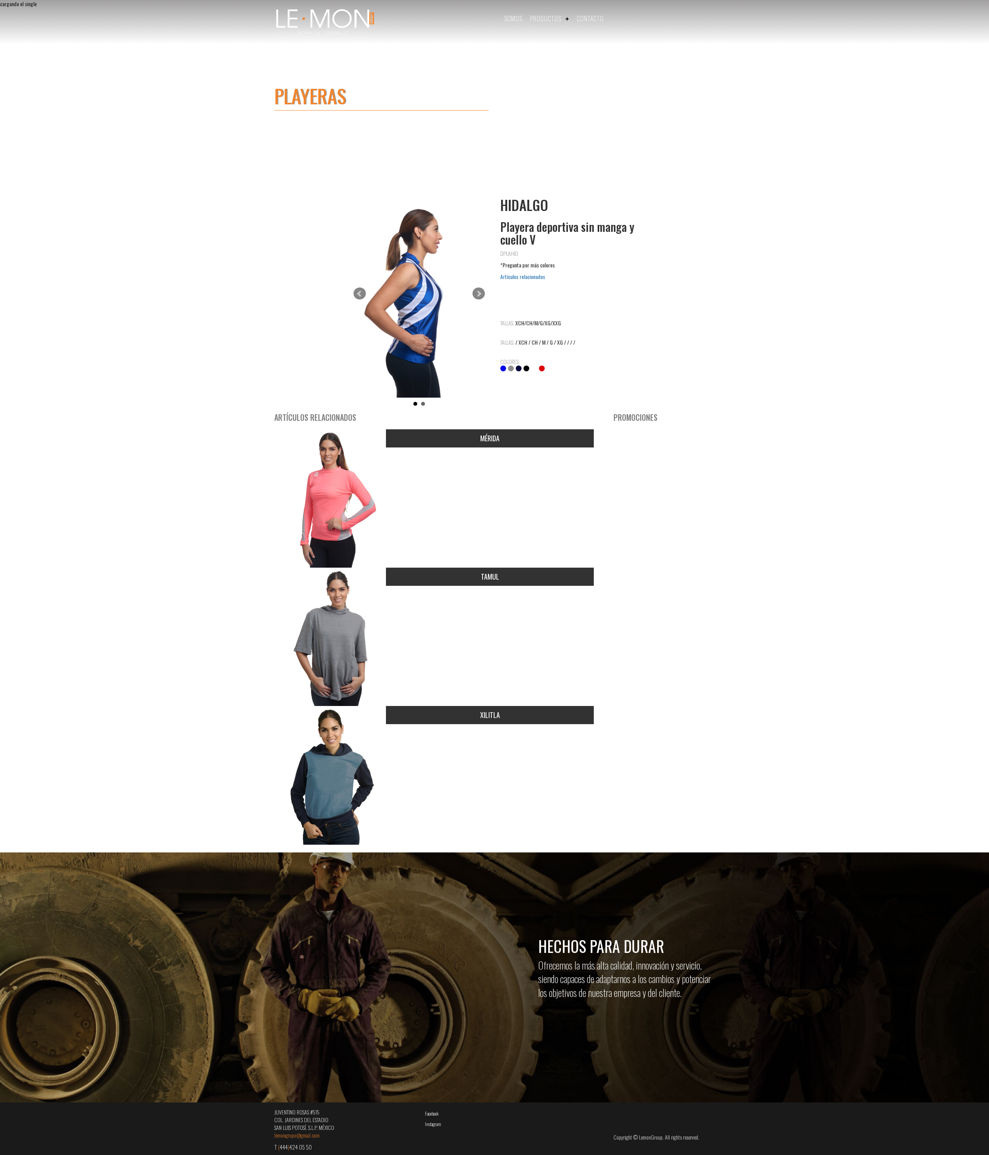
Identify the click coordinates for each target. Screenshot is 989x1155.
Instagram (433, 1124)
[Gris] (511, 368)
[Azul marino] (519, 368)
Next (478, 293)
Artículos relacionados (522, 276)
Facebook (431, 1113)
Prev (359, 293)
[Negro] (526, 368)
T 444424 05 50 (293, 1147)
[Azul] (503, 368)
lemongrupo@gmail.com (296, 1135)
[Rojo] (542, 368)
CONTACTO (590, 18)
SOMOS (513, 18)
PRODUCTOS (545, 18)
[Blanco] (534, 368)
